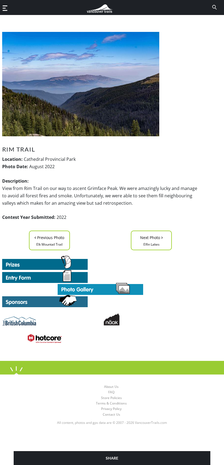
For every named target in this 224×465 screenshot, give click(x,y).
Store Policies (111, 397)
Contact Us (111, 414)
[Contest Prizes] (100, 263)
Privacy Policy (111, 408)
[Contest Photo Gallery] (100, 289)
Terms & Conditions (111, 403)
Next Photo (151, 240)
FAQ (111, 392)
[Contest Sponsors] (100, 301)
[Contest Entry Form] (100, 276)
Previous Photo (49, 240)
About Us (111, 386)
